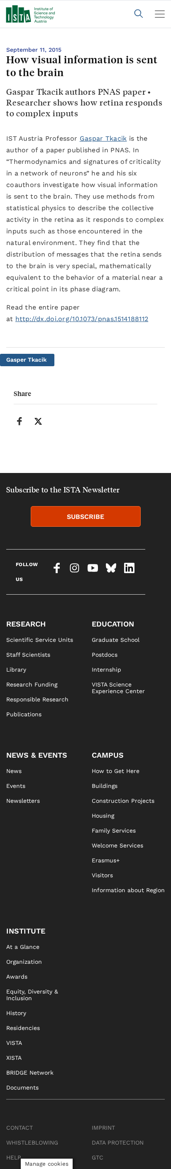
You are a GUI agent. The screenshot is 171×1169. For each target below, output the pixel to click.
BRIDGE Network (30, 1072)
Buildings (104, 786)
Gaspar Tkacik (103, 138)
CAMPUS (108, 755)
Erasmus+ (106, 860)
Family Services (114, 830)
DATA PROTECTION (118, 1142)
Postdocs (104, 654)
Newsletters (23, 800)
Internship (106, 669)
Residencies (23, 1028)
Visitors (102, 875)
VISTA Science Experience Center (118, 687)
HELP (13, 1157)
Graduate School (115, 639)
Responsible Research (37, 699)
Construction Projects (123, 800)
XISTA (14, 1057)
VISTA (14, 1042)
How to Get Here (115, 771)
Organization (24, 961)
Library (16, 669)
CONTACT (19, 1127)
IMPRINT (103, 1127)
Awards (16, 976)
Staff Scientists (28, 654)
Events (15, 786)
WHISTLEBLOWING (32, 1142)
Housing (103, 815)
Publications (24, 714)
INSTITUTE (25, 931)
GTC (97, 1157)
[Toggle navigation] (160, 14)
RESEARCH (26, 623)
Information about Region (128, 890)
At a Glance (22, 946)
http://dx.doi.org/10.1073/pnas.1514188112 (81, 319)
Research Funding (31, 684)
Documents (22, 1087)
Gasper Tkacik (26, 359)
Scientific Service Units (39, 639)
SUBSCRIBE (85, 517)
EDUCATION (113, 623)
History (16, 1013)
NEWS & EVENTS (36, 755)
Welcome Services (117, 845)
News (14, 771)
